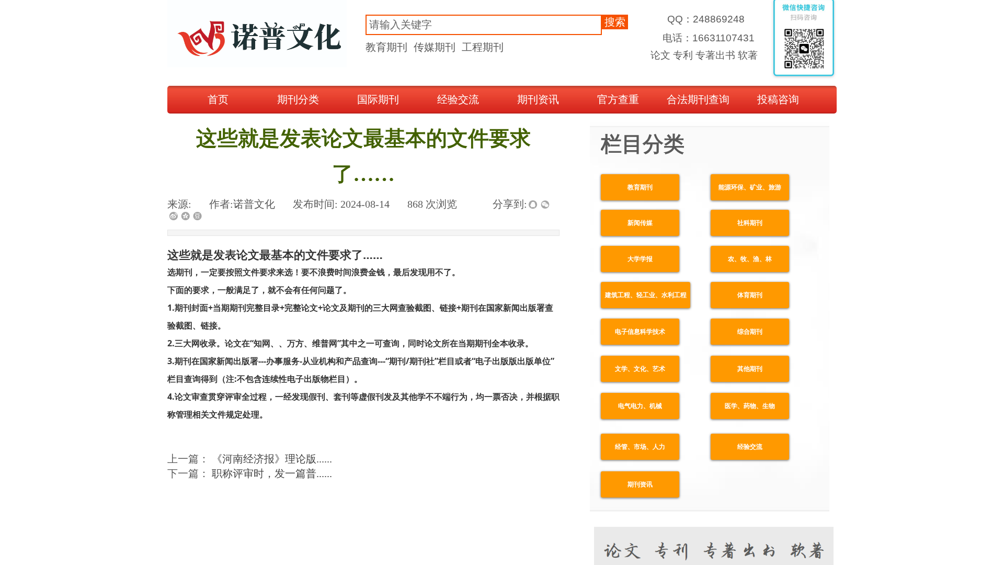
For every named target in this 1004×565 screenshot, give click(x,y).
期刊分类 (298, 99)
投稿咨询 (778, 99)
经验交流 (458, 99)
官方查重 (618, 99)
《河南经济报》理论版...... (249, 459)
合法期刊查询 (698, 99)
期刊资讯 (538, 99)
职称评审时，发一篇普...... (249, 473)
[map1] (257, 35)
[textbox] (484, 25)
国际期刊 (378, 99)
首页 (218, 99)
